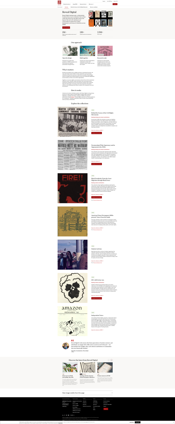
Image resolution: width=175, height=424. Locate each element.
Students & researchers (87, 406)
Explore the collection (95, 161)
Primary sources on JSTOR (103, 375)
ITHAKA (67, 417)
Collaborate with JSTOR (107, 404)
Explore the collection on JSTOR (96, 130)
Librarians (84, 401)
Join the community (66, 27)
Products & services (66, 4)
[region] (87, 422)
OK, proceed (137, 422)
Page (98, 374)
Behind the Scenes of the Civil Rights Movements (79, 7)
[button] (111, 360)
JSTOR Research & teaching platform (65, 404)
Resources (95, 404)
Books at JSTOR (75, 403)
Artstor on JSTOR (75, 405)
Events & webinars (106, 401)
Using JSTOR (75, 4)
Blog (63, 374)
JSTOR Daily (64, 406)
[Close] (174, 422)
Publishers (84, 402)
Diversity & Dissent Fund (98, 200)
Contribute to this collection (96, 197)
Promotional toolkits (96, 406)
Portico (72, 97)
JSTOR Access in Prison (77, 410)
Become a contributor (93, 7)
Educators (84, 404)
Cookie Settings (132, 422)
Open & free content (76, 412)
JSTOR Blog (95, 401)
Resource (84, 374)
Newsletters (105, 402)
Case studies (95, 402)
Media (94, 409)
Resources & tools (83, 4)
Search (115, 1)
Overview (66, 7)
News (94, 407)
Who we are (91, 4)
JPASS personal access (76, 408)
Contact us (115, 4)
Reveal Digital (75, 407)
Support (104, 406)
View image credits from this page (73, 393)
